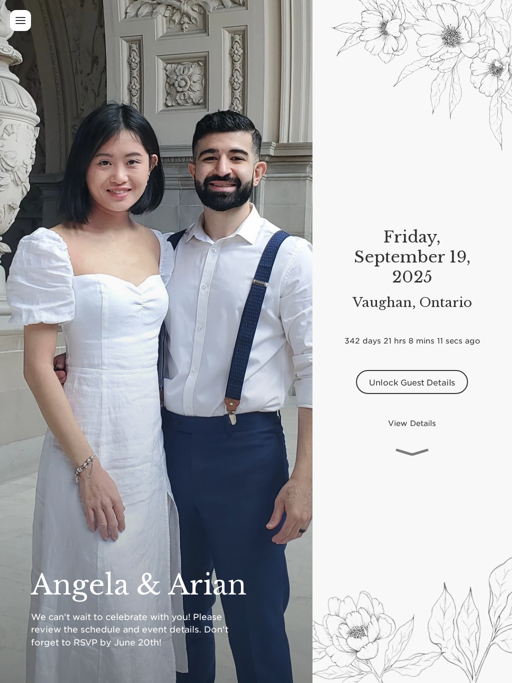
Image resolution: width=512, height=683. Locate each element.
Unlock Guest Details (412, 387)
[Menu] (20, 20)
